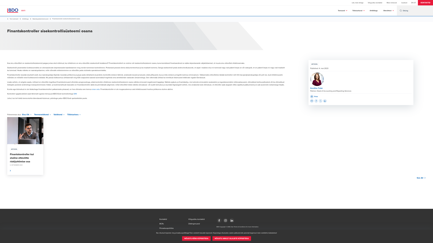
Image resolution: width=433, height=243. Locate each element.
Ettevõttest (387, 10)
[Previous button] (4, 153)
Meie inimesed (392, 3)
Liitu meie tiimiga (357, 3)
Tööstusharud (357, 10)
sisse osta (96, 89)
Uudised (404, 3)
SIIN (75, 93)
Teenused (341, 10)
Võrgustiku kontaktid (375, 3)
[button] (425, 2)
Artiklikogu (374, 10)
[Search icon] (401, 10)
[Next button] (429, 153)
